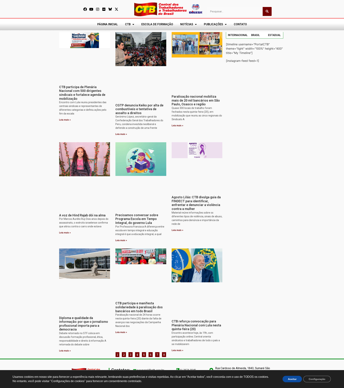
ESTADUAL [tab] (274, 35)
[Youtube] (91, 9)
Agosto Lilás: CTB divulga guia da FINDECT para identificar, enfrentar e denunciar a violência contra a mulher (196, 203)
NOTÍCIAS (186, 24)
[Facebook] (85, 9)
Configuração (317, 379)
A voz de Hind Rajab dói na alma (82, 215)
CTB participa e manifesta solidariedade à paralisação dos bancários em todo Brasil (139, 307)
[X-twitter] (116, 9)
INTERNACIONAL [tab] (238, 35)
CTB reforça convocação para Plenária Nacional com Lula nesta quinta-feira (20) (196, 325)
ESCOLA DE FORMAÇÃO (157, 24)
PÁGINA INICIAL (107, 24)
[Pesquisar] (267, 11)
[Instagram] (98, 9)
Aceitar (292, 379)
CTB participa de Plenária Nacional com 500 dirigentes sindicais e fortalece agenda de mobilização (82, 92)
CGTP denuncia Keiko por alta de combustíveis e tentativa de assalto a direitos (139, 109)
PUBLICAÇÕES (213, 24)
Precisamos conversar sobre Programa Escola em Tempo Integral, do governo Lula (136, 219)
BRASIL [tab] (255, 35)
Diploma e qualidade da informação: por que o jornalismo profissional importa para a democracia (83, 323)
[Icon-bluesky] (110, 9)
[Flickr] (104, 9)
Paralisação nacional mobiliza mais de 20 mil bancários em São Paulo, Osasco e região (196, 100)
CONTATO (240, 24)
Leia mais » (65, 120)
